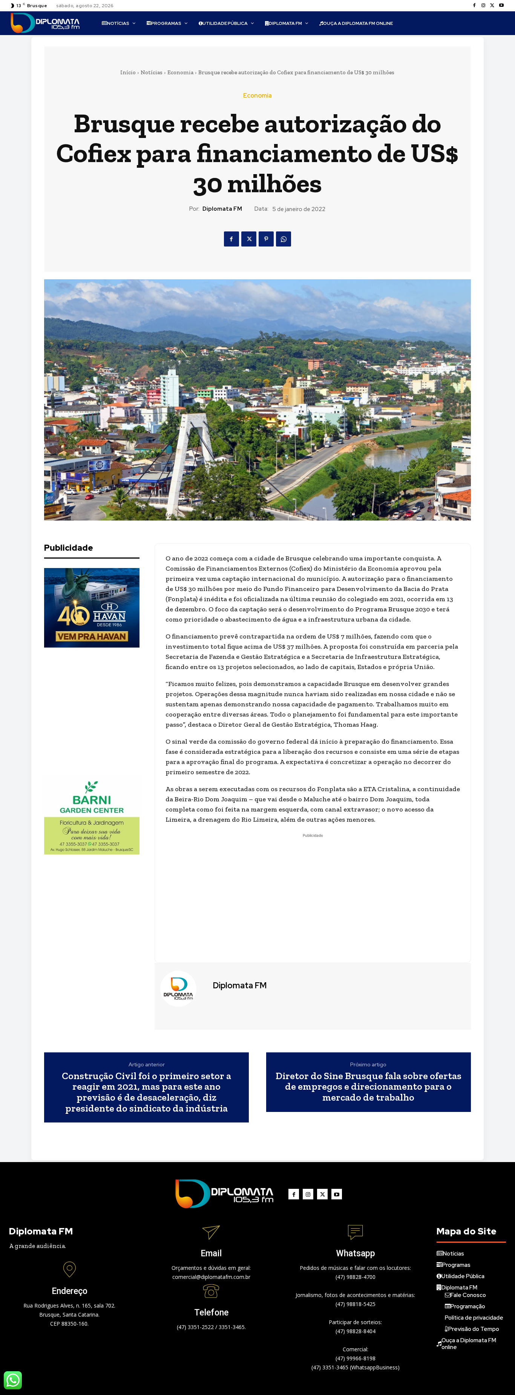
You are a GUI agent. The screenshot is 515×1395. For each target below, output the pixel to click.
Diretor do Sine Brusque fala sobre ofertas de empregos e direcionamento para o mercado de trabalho (368, 1086)
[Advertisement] (100, 711)
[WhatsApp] (283, 239)
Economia (180, 72)
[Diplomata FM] (182, 989)
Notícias (151, 72)
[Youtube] (501, 5)
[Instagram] (483, 5)
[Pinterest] (266, 239)
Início (128, 72)
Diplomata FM (222, 208)
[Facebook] (474, 5)
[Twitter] (492, 5)
